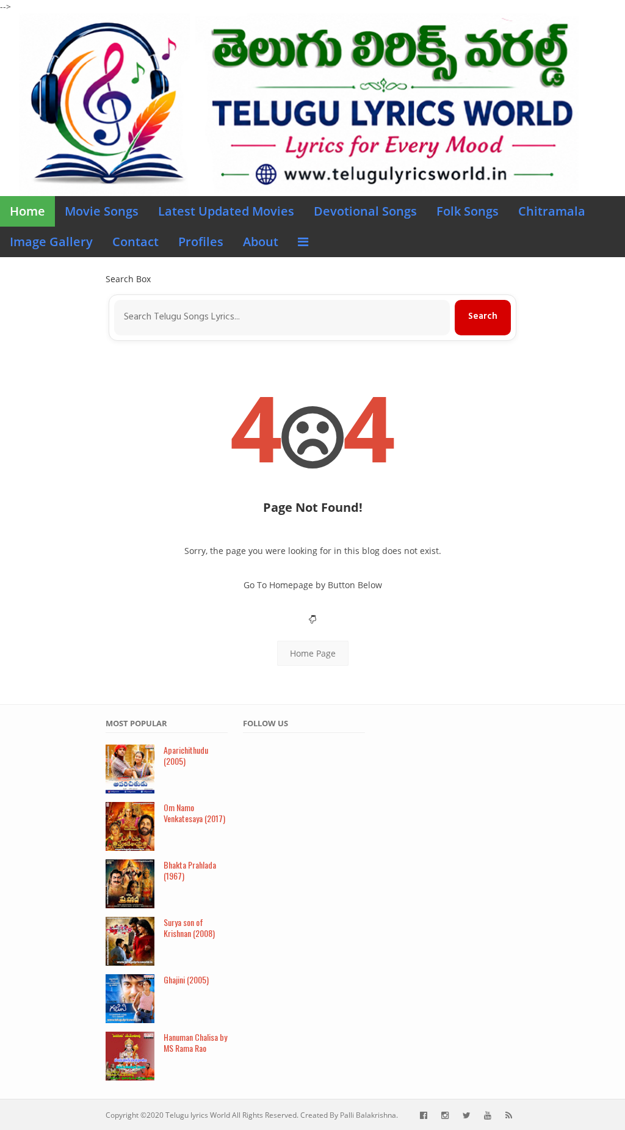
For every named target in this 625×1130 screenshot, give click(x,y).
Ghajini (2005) (186, 979)
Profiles (200, 241)
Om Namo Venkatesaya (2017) (194, 813)
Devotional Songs (365, 211)
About (260, 241)
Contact (135, 241)
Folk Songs (467, 211)
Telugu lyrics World (197, 1115)
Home (27, 211)
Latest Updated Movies (226, 211)
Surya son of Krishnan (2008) (189, 928)
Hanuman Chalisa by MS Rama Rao (195, 1042)
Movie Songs (102, 211)
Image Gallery (51, 241)
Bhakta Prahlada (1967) (190, 870)
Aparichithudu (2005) (186, 755)
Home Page (313, 653)
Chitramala (551, 211)
